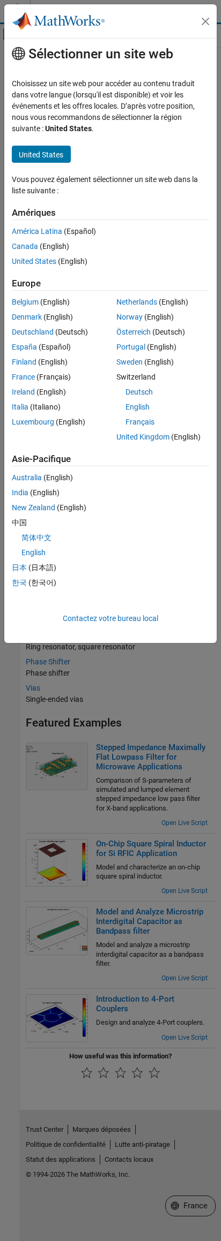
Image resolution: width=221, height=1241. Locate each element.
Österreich (133, 332)
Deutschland (33, 332)
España (24, 347)
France (23, 377)
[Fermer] (205, 21)
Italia (20, 407)
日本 (19, 567)
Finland (24, 362)
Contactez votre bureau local (110, 618)
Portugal (130, 347)
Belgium (25, 302)
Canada (25, 246)
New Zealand (33, 507)
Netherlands (136, 302)
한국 (19, 582)
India (20, 492)
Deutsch (139, 392)
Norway (129, 317)
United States (34, 261)
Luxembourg (33, 422)
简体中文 (36, 537)
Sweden (129, 362)
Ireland (23, 392)
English (138, 407)
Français (140, 422)
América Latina (37, 231)
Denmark (27, 317)
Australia (27, 477)
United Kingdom (143, 437)
